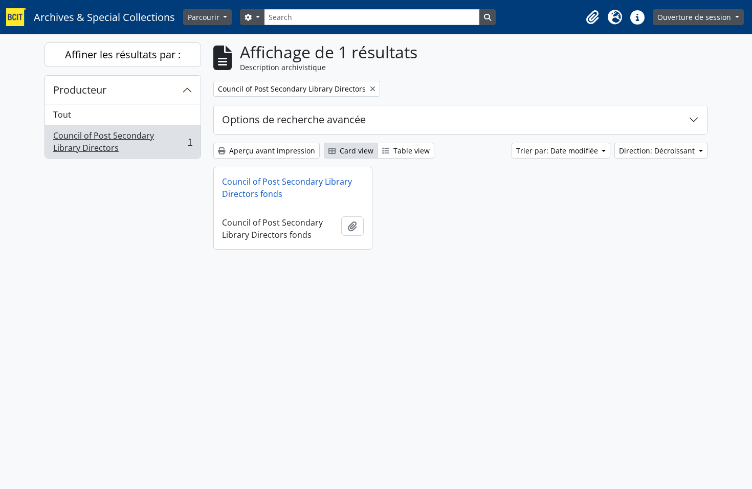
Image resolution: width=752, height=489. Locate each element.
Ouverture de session (695, 17)
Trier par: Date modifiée (558, 150)
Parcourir (205, 17)
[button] (592, 17)
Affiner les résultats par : (123, 54)
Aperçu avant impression (271, 150)
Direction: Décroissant (658, 150)
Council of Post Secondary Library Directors (122, 141)
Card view (355, 150)
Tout (62, 114)
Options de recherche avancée (294, 119)
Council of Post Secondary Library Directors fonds (287, 187)
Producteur (79, 90)
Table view (410, 150)
